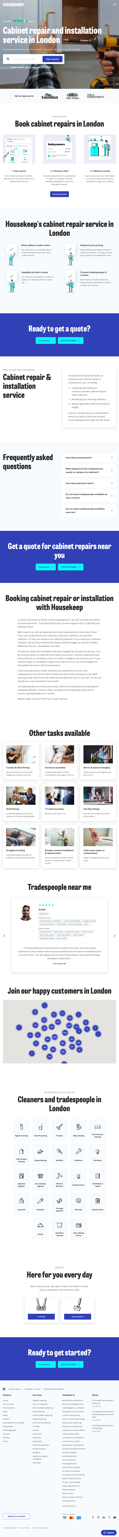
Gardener (37, 1452)
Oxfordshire (67, 1467)
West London (61, 938)
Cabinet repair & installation (50, 921)
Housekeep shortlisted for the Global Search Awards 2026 (103, 1414)
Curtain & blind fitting (72, 921)
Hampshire (67, 1430)
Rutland (77, 1467)
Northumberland (69, 1456)
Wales (64, 1486)
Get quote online (59, 194)
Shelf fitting (61, 924)
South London (78, 935)
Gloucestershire (75, 1426)
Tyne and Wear (75, 1482)
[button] (89, 457)
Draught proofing (89, 921)
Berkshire (79, 1400)
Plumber (36, 1426)
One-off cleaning (40, 1404)
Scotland (66, 1471)
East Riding (80, 1419)
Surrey (65, 1482)
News (5, 1411)
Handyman (44, 914)
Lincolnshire (67, 1441)
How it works (8, 1404)
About (5, 1400)
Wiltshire (79, 1497)
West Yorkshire (68, 1497)
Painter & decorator (41, 1445)
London (77, 1441)
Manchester (67, 1445)
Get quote (44, 340)
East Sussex (67, 1422)
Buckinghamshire (76, 1404)
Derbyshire (75, 1415)
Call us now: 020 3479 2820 (38, 67)
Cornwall (66, 1411)
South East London (64, 935)
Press (5, 1415)
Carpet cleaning (39, 1419)
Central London (45, 932)
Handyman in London (32, 1389)
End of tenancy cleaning (43, 1408)
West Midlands (68, 1489)
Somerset (66, 1475)
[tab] (89, 458)
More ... (87, 924)
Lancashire (66, 1437)
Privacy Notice (24, 1528)
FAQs (5, 1441)
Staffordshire (68, 1478)
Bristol (65, 1404)
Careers (6, 1419)
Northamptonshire (77, 1449)
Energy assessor (39, 1449)
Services (37, 1395)
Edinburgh (77, 1422)
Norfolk (65, 1449)
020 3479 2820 (68, 340)
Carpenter (37, 1437)
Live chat (41, 1316)
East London (58, 932)
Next (114, 936)
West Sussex (67, 1493)
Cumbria (66, 1415)
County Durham (77, 1411)
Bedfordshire (68, 1400)
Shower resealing (75, 924)
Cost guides (8, 1426)
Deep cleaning (39, 1411)
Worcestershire (68, 1501)
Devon (65, 1419)
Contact (6, 1434)
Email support (78, 1316)
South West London (47, 938)
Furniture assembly (47, 924)
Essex (64, 1426)
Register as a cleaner (16, 1516)
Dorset (71, 1419)
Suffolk (78, 1478)
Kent (77, 1434)
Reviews (6, 1437)
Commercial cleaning (41, 1422)
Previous (4, 936)
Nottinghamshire (69, 1463)
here (49, 698)
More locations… (69, 1506)
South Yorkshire (78, 1475)
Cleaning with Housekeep (13, 1422)
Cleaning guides (9, 1430)
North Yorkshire (69, 1460)
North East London (73, 932)
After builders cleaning (42, 1415)
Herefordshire (79, 1430)
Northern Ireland (69, 1452)
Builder (36, 1430)
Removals (37, 1462)
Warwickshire (73, 1486)
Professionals (9, 1408)
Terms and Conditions (40, 1528)
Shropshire (75, 1471)
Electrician (37, 1434)
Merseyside (78, 1445)
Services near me (15, 1389)
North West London (47, 935)
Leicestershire (78, 1437)
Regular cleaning (39, 1400)
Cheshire (80, 1408)
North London (88, 932)
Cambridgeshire (69, 1408)
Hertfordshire (68, 1434)
